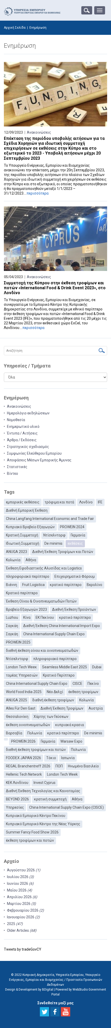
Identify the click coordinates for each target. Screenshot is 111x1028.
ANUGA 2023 (16, 552)
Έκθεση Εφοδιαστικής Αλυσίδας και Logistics (44, 568)
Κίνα (26, 617)
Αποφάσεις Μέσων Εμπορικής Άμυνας (39, 460)
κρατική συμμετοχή (50, 799)
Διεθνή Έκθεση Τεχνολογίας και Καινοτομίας (43, 791)
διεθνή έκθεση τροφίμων (53, 700)
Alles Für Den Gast (20, 708)
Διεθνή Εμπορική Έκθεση (26, 510)
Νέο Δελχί (55, 692)
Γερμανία (78, 535)
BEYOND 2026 (17, 799)
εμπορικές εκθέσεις (22, 502)
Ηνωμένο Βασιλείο (83, 766)
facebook (55, 1011)
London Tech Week (62, 774)
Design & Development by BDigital (29, 989)
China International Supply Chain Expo (54, 634)
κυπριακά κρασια (69, 725)
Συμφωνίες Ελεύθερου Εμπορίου (34, 453)
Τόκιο (51, 758)
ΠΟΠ (59, 766)
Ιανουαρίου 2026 (23, 917)
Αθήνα (31, 560)
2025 (15, 924)
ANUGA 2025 (16, 700)
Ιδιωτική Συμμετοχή (22, 543)
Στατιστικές (17, 467)
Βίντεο (12, 473)
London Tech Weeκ (21, 667)
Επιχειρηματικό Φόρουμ (74, 576)
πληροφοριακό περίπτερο (27, 576)
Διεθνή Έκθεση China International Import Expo (61, 626)
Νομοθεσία (16, 420)
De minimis (53, 543)
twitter (44, 1011)
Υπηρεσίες (15, 807)
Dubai (96, 667)
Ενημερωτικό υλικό (23, 426)
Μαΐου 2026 (19, 890)
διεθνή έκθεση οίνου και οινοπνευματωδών (42, 650)
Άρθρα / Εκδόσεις (22, 440)
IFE (100, 502)
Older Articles (21, 930)
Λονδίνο (86, 502)
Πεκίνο (93, 683)
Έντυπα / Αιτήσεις (22, 433)
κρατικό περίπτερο (66, 585)
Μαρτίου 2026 (21, 904)
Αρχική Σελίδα (15, 27)
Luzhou (12, 617)
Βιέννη (11, 585)
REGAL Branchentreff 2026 (28, 766)
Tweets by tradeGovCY (22, 949)
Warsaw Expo (71, 741)
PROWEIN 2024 (72, 527)
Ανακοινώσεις (39, 132)
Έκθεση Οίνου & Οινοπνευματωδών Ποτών (41, 601)
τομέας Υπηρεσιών (22, 675)
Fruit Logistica (33, 585)
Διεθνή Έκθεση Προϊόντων (74, 609)
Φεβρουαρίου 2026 (25, 910)
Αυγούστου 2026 (23, 870)
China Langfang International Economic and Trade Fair (50, 519)
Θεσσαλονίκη (17, 716)
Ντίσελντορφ (54, 535)
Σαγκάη (12, 626)
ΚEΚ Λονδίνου (17, 783)
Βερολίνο (94, 585)
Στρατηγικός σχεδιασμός (28, 447)
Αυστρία (96, 708)
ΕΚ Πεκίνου (45, 617)
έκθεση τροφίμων (83, 692)
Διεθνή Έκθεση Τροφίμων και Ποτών (62, 552)
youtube (65, 1011)
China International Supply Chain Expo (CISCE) (66, 807)
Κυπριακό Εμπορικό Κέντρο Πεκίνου (35, 816)
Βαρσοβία (14, 733)
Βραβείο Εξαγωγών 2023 (26, 609)
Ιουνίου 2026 (20, 883)
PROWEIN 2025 (18, 642)
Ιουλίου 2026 (20, 877)
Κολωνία (13, 560)
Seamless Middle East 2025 (64, 667)
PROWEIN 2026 (23, 741)
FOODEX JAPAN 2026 (23, 758)
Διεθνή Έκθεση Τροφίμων (62, 708)
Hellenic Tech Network (24, 774)
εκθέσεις (75, 543)
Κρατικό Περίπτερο (59, 675)
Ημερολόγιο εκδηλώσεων (28, 413)
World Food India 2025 (24, 692)
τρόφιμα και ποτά (59, 502)
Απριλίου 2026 (22, 897)
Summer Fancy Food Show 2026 (32, 832)
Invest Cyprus (45, 783)
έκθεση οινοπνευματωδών (28, 725)
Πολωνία (34, 733)
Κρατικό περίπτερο (22, 593)
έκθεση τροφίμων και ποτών (30, 840)
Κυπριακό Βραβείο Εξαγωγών (30, 527)
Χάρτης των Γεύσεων (51, 716)
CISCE (77, 683)
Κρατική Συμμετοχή (22, 535)
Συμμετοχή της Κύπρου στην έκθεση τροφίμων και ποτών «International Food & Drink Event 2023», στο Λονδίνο (55, 287)
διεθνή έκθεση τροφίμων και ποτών (36, 750)
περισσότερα (38, 193)
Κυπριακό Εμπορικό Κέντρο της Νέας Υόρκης (43, 824)
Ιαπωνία (68, 758)
